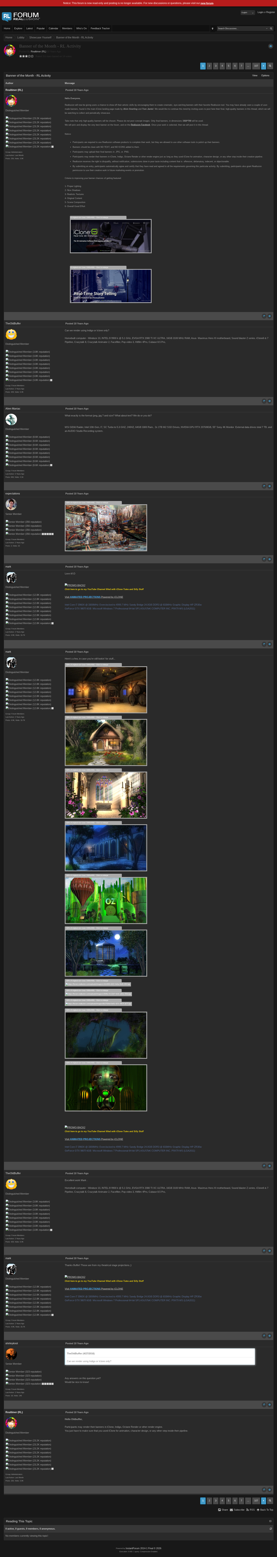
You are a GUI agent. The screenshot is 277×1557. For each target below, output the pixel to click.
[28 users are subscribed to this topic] (270, 46)
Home (7, 28)
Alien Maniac (12, 408)
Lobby (20, 37)
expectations (12, 493)
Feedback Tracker (100, 28)
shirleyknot (11, 1343)
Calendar (53, 28)
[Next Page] (263, 66)
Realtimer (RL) (38, 51)
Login (260, 12)
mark (8, 566)
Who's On (81, 28)
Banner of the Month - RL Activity (74, 37)
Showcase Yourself (40, 37)
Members (67, 28)
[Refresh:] (271, 1528)
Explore (18, 28)
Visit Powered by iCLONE (94, 597)
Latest (29, 28)
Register (270, 12)
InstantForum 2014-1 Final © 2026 (143, 1548)
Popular (41, 28)
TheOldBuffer (13, 323)
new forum (207, 3)
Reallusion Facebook (140, 124)
